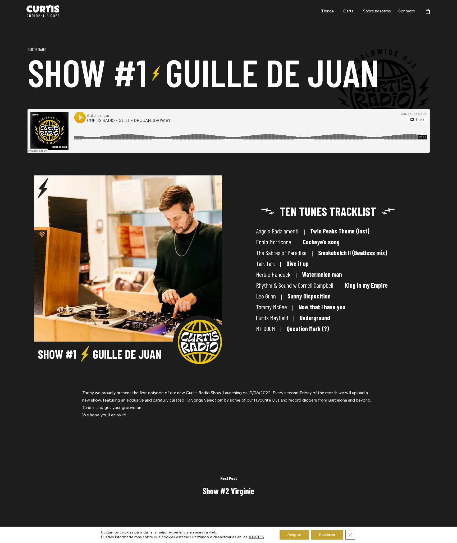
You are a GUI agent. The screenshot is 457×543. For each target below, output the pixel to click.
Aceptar (294, 534)
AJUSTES (256, 537)
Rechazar (327, 534)
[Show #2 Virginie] (228, 486)
